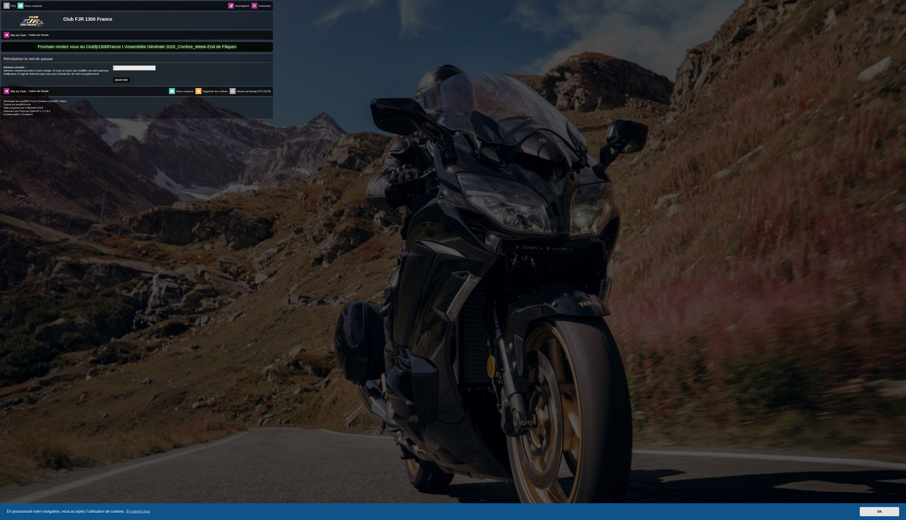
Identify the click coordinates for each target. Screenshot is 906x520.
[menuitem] (10, 6)
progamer (15, 107)
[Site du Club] (32, 20)
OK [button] (879, 511)
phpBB (24, 101)
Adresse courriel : (14, 67)
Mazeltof (32, 107)
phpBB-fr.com (23, 104)
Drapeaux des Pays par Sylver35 (21, 111)
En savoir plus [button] (138, 511)
